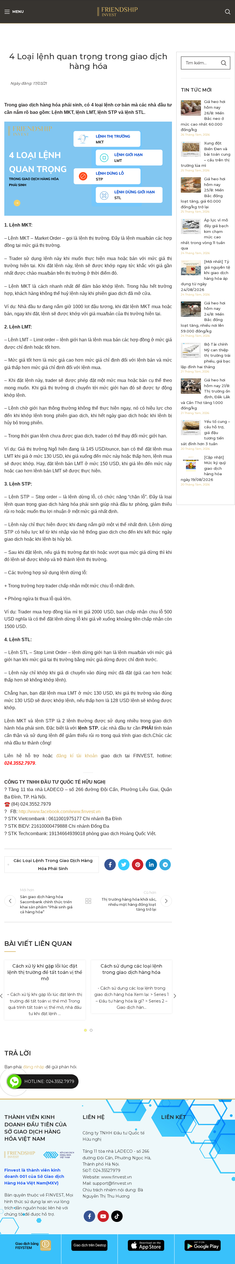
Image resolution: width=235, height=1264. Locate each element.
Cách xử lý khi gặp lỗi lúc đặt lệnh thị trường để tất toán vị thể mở (44, 972)
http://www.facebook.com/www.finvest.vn (60, 811)
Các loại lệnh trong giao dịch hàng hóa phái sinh (53, 864)
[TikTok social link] (117, 1216)
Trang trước (88, 901)
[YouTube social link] (103, 1216)
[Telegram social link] (165, 864)
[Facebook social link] (110, 864)
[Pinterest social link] (137, 864)
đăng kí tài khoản (76, 755)
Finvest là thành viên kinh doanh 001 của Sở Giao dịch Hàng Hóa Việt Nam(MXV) (34, 1177)
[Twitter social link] (124, 864)
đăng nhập (33, 1066)
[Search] (228, 11)
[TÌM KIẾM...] (223, 63)
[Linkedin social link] (151, 864)
